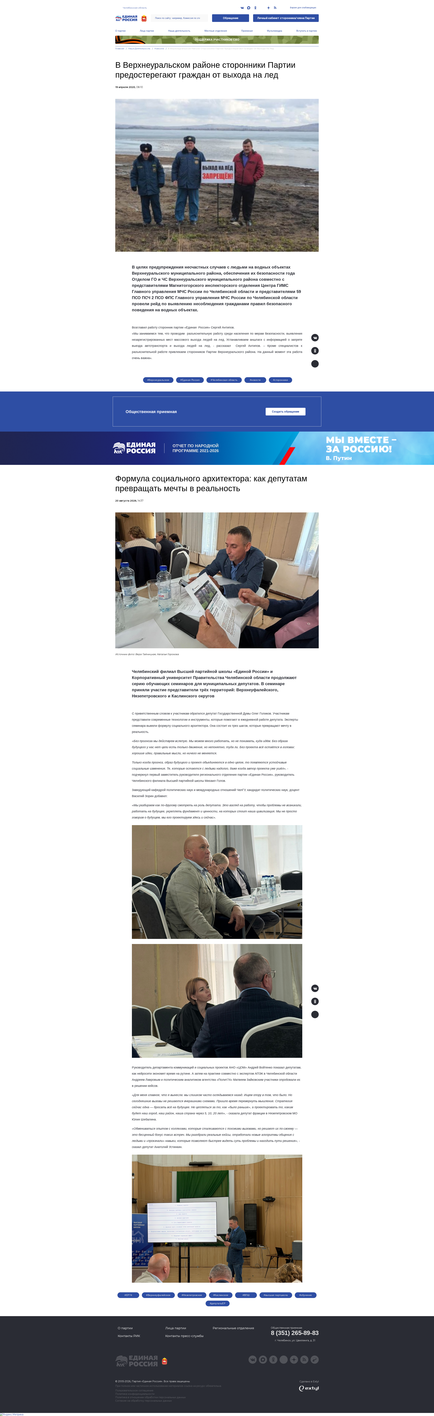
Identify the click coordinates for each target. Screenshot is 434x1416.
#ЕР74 (128, 1295)
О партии (120, 30)
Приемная (247, 30)
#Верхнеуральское (158, 380)
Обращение (230, 18)
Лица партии (147, 30)
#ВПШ (246, 1295)
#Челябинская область (224, 380)
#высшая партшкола (276, 1295)
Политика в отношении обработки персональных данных (150, 1397)
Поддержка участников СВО (217, 39)
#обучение (305, 1295)
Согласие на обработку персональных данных (143, 1400)
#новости (255, 380)
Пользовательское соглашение (134, 1390)
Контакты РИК (129, 1336)
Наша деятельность (179, 30)
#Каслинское (220, 1295)
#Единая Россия (190, 380)
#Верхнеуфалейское (158, 1295)
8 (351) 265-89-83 (295, 1332)
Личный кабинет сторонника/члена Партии (286, 18)
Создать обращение (285, 411)
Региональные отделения (233, 1328)
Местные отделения (215, 30)
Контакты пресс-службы (184, 1336)
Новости (159, 48)
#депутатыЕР (217, 1303)
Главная (119, 48)
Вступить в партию (306, 30)
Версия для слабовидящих (303, 7)
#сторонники (280, 380)
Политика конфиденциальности (134, 1394)
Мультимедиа (274, 30)
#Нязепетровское (192, 1295)
